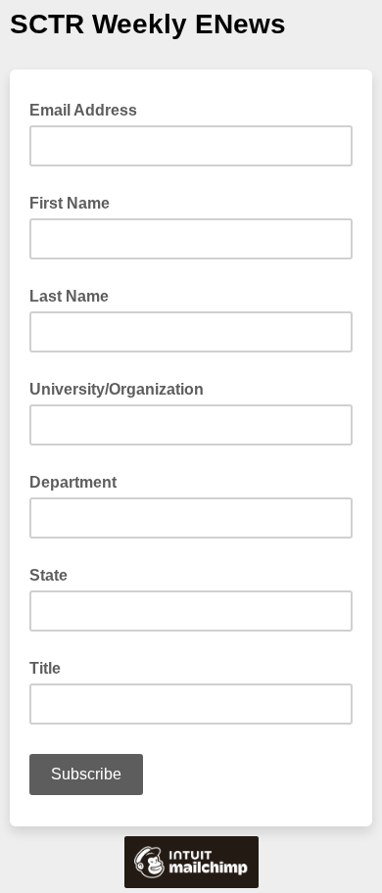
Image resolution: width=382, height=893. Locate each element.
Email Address (89, 108)
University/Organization (116, 389)
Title (45, 668)
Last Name (69, 296)
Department (73, 482)
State (48, 575)
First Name (69, 203)
